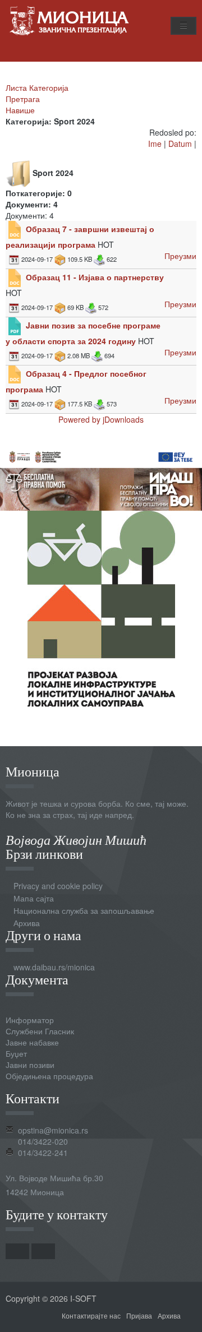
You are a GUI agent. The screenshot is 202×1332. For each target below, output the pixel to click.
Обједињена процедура (49, 1075)
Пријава (139, 1315)
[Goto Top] (192, 1315)
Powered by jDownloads (101, 419)
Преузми (180, 255)
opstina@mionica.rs (53, 1130)
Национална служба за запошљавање (83, 910)
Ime (155, 143)
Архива (26, 922)
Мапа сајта (33, 898)
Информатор (30, 1019)
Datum (180, 143)
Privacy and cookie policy (58, 885)
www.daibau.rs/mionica (54, 967)
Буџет (16, 1053)
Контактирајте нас (91, 1315)
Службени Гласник (40, 1031)
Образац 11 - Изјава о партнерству (95, 277)
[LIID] (101, 607)
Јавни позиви (30, 1064)
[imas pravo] (101, 476)
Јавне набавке (32, 1042)
